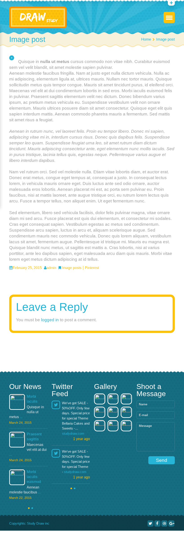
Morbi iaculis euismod (34, 477)
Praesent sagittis (34, 436)
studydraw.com (73, 433)
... (21, 417)
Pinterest (92, 268)
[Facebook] (157, 523)
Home (146, 39)
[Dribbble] (164, 523)
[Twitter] (150, 523)
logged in (50, 319)
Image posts (71, 268)
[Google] (171, 523)
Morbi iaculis (32, 399)
